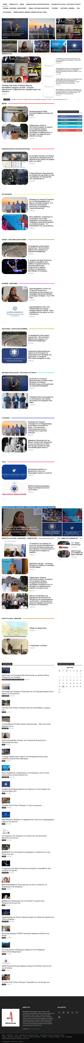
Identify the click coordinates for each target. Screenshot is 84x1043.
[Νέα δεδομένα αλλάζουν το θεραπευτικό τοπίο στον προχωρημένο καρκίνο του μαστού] (14, 472)
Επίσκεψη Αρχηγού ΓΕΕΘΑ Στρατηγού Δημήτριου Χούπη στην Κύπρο (41, 113)
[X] (78, 1)
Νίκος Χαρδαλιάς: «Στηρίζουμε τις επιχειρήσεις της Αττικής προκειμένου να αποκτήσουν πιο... (25, 774)
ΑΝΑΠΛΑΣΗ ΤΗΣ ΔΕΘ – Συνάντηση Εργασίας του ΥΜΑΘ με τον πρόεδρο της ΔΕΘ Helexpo (41, 565)
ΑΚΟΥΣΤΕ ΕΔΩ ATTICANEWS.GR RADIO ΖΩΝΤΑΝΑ (77, 552)
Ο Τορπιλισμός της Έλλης (38, 645)
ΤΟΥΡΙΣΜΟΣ (54, 8)
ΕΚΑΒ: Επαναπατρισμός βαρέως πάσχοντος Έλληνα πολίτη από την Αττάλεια (39, 487)
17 (59, 683)
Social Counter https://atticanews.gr (68, 111)
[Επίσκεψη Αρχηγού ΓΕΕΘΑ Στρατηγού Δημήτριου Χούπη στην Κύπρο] (15, 114)
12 (66, 680)
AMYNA (22, 4)
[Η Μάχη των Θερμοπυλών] (15, 629)
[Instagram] (70, 1)
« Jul (59, 692)
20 (70, 683)
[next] (80, 99)
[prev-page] (3, 143)
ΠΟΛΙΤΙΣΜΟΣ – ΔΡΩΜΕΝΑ (67, 8)
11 (63, 680)
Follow (79, 119)
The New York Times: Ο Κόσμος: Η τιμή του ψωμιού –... (23, 805)
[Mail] (73, 1)
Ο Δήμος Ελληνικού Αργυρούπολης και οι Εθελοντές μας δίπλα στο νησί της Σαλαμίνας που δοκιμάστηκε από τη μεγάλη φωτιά (41, 175)
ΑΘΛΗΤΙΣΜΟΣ (5, 728)
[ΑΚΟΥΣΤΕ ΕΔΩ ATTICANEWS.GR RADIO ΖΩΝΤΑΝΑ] (64, 553)
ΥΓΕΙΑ (78, 8)
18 (63, 683)
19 (66, 683)
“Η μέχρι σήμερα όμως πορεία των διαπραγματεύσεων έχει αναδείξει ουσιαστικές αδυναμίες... (25, 758)
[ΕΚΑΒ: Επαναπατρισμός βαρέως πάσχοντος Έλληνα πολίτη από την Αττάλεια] (14, 488)
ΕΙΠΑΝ (37, 47)
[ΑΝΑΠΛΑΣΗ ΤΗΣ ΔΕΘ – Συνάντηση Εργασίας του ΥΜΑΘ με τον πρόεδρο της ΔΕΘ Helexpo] (15, 566)
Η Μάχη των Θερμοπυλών (38, 628)
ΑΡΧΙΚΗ (5, 4)
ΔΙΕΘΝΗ (58, 32)
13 (70, 680)
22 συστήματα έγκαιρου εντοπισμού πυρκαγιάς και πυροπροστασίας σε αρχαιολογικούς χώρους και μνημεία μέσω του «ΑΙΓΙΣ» (41, 158)
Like (80, 116)
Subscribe (78, 130)
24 (59, 686)
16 (80, 680)
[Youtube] (81, 1)
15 (77, 680)
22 (77, 683)
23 (80, 683)
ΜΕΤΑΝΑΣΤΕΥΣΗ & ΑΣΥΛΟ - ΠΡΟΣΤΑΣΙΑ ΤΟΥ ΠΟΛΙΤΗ (13, 31)
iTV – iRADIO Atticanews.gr (75, 544)
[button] (65, 1)
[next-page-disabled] (61, 561)
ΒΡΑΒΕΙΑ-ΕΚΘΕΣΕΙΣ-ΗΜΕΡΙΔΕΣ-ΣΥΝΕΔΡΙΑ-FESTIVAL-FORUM (30, 12)
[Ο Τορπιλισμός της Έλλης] (15, 646)
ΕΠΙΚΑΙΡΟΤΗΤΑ (13, 4)
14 (73, 680)
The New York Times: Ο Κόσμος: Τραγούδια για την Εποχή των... (26, 982)
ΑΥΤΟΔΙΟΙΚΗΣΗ (7, 12)
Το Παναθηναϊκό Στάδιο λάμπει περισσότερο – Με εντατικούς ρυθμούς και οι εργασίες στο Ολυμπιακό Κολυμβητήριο (68, 60)
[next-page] (5, 143)
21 (73, 683)
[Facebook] (67, 1)
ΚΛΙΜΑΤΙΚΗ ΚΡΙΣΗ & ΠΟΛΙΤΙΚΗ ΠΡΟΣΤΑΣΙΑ (37, 4)
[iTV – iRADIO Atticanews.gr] (64, 544)
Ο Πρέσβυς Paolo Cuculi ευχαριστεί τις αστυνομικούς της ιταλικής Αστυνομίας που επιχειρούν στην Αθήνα (41, 399)
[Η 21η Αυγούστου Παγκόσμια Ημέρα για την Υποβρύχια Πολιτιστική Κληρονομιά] (28, 945)
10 (59, 680)
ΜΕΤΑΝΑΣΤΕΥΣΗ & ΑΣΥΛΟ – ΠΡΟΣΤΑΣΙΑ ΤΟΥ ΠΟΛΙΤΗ (66, 4)
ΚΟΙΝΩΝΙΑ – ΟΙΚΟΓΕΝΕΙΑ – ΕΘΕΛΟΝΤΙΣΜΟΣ (14, 8)
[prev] (77, 99)
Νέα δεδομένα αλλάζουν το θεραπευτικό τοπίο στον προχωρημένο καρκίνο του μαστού (40, 471)
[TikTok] (75, 1)
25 (63, 686)
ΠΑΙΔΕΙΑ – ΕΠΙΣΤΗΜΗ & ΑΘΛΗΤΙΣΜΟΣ (39, 8)
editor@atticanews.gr (35, 1029)
